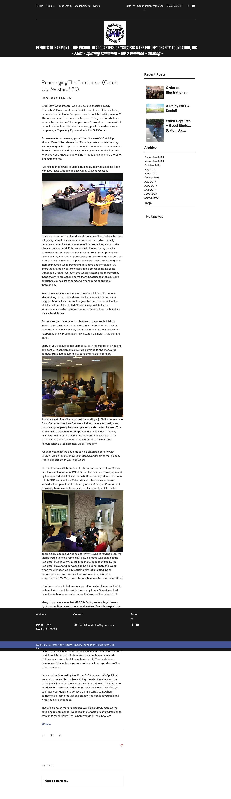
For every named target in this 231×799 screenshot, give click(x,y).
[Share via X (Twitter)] (51, 735)
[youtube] (193, 6)
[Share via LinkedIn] (59, 735)
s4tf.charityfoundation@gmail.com (144, 7)
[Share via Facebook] (43, 735)
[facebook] (188, 6)
